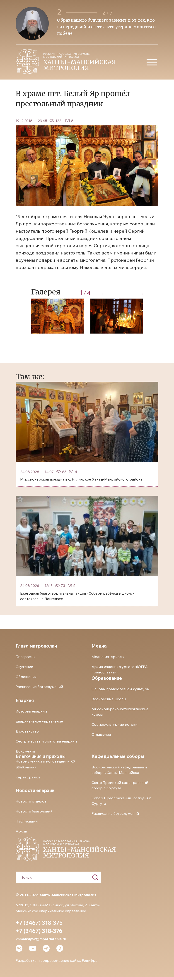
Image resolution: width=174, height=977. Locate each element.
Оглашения (101, 734)
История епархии (31, 711)
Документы (26, 751)
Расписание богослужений (39, 686)
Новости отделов (31, 801)
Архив (21, 831)
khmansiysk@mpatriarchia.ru (41, 939)
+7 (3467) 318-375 (39, 922)
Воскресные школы (109, 699)
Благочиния (26, 767)
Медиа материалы (108, 656)
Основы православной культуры (121, 689)
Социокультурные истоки (115, 724)
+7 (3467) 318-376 (39, 930)
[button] (81, 13)
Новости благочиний (34, 811)
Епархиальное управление (39, 721)
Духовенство (27, 731)
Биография (25, 656)
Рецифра (89, 960)
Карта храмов (28, 777)
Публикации (27, 821)
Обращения (26, 676)
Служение (24, 666)
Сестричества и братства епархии (46, 741)
